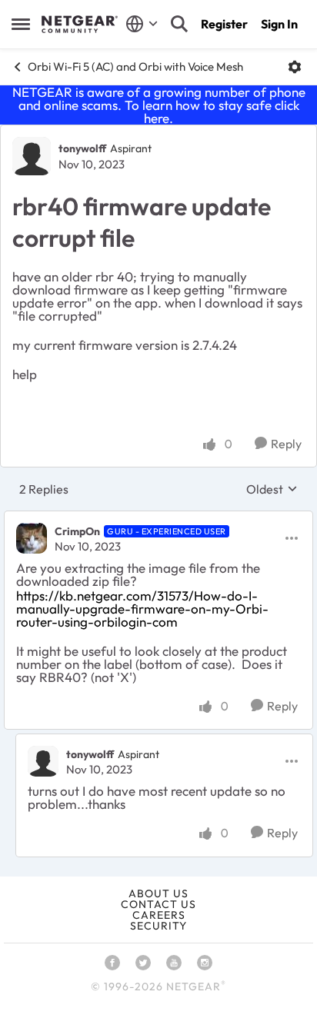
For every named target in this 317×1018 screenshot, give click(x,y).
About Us (158, 893)
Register (224, 24)
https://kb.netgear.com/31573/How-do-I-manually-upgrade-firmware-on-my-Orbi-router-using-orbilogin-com (142, 608)
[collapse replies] (158, 518)
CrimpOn (77, 531)
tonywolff (82, 148)
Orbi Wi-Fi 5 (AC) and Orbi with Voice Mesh (135, 66)
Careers (158, 915)
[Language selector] (142, 23)
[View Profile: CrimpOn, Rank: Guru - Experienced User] (31, 538)
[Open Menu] (294, 67)
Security (158, 926)
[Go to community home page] (80, 24)
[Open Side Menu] (21, 23)
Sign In (279, 24)
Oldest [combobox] (272, 489)
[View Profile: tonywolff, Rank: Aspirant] (31, 156)
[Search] (179, 24)
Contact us (158, 904)
